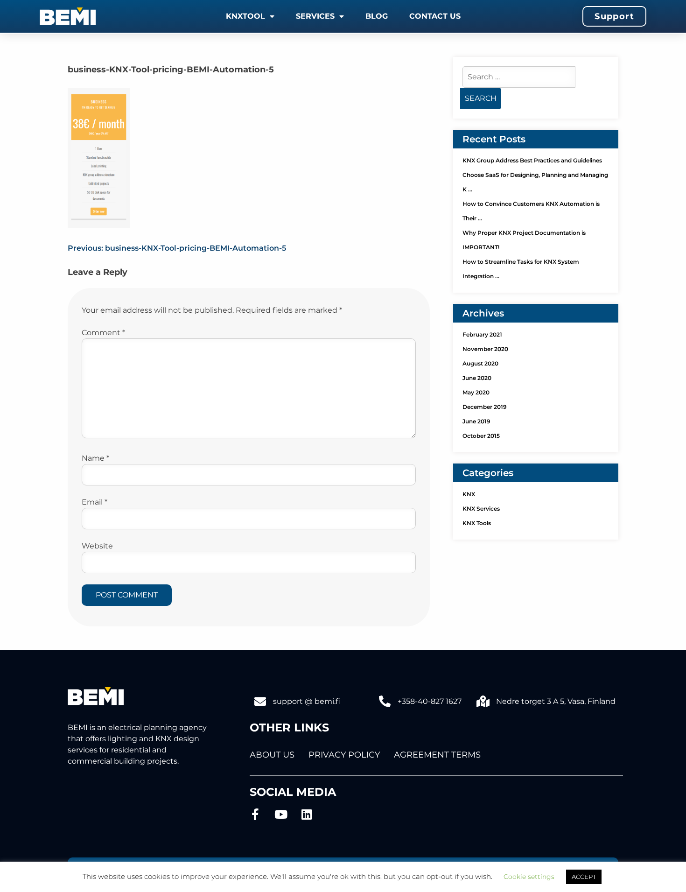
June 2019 (476, 421)
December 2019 (484, 406)
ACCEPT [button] (584, 876)
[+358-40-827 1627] (385, 701)
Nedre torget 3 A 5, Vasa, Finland (556, 701)
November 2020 (485, 348)
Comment (103, 332)
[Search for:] (518, 76)
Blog (376, 16)
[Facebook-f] (255, 814)
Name (95, 458)
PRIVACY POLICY (344, 755)
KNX (468, 494)
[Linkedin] (307, 814)
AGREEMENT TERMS (437, 755)
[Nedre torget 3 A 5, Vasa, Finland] (483, 701)
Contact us (435, 16)
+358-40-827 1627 (430, 701)
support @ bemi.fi (306, 701)
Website (97, 545)
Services (315, 16)
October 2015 (481, 435)
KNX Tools (476, 523)
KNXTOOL (245, 16)
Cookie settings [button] (529, 876)
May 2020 (476, 392)
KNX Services (481, 508)
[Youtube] (281, 814)
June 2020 (476, 377)
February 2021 (482, 334)
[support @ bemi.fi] (260, 701)
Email (94, 502)
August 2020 (480, 363)
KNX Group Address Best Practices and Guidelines (532, 160)
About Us (272, 755)
